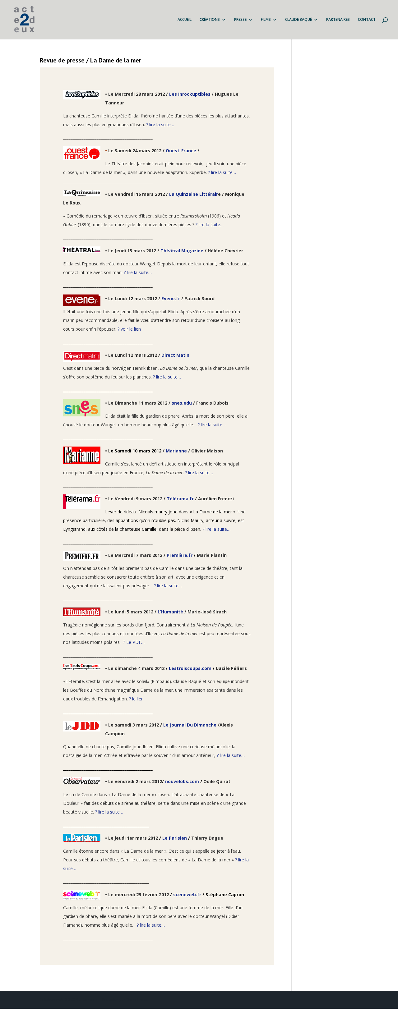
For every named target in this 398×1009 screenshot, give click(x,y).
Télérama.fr (180, 499)
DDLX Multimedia (81, 999)
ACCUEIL (185, 19)
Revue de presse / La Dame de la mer (90, 60)
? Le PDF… (134, 642)
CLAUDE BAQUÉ (298, 19)
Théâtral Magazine (182, 251)
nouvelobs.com (182, 781)
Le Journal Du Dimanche (189, 725)
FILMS (266, 19)
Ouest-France (181, 151)
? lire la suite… (159, 124)
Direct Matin (175, 355)
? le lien (136, 699)
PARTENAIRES (338, 19)
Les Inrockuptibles (190, 94)
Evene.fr (170, 298)
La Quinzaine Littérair (193, 194)
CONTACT (367, 19)
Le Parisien (174, 838)
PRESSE (240, 19)
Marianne (176, 451)
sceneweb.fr (187, 894)
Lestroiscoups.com (190, 668)
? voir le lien (129, 329)
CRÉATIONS (210, 19)
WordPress (137, 999)
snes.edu (182, 403)
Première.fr (179, 555)
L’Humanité (171, 612)
